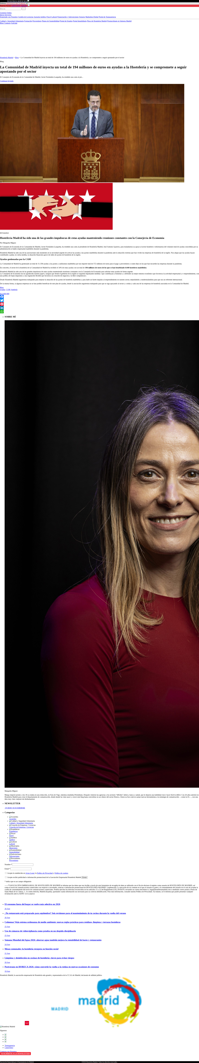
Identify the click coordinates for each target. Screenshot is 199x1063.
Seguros (82, 17)
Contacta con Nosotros (8, 1051)
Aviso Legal (29, 873)
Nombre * (8, 864)
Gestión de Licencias (25, 17)
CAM (8, 290)
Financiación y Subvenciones (68, 17)
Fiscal (49, 17)
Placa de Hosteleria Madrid (97, 21)
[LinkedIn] (99, 308)
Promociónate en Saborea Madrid (119, 21)
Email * (7, 869)
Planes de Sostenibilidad (51, 21)
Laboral (54, 17)
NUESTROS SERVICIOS (17, 1)
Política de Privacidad (45, 873)
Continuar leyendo (6, 81)
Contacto (7, 23)
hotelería (14, 290)
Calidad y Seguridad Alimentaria (12, 21)
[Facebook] (99, 297)
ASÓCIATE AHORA (19, 6)
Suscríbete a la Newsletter (15, 1054)
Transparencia (10, 1045)
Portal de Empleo (66, 21)
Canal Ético (9, 1048)
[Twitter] (99, 300)
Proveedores (36, 21)
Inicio (2, 15)
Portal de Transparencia (107, 17)
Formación (28, 21)
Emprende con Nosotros (9, 17)
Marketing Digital (91, 17)
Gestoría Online (6, 13)
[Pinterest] (99, 304)
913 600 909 (4, 294)
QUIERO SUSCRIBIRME (15, 808)
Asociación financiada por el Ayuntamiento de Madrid (17, 1062)
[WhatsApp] (99, 311)
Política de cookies (61, 873)
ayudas (2, 290)
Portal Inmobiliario (80, 21)
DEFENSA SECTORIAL (16, 4)
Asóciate (14, 23)
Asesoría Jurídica (40, 17)
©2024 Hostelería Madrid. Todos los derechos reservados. (99, 1062)
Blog (2, 23)
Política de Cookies (7, 1060)
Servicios (8, 15)
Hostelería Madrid (6, 58)
